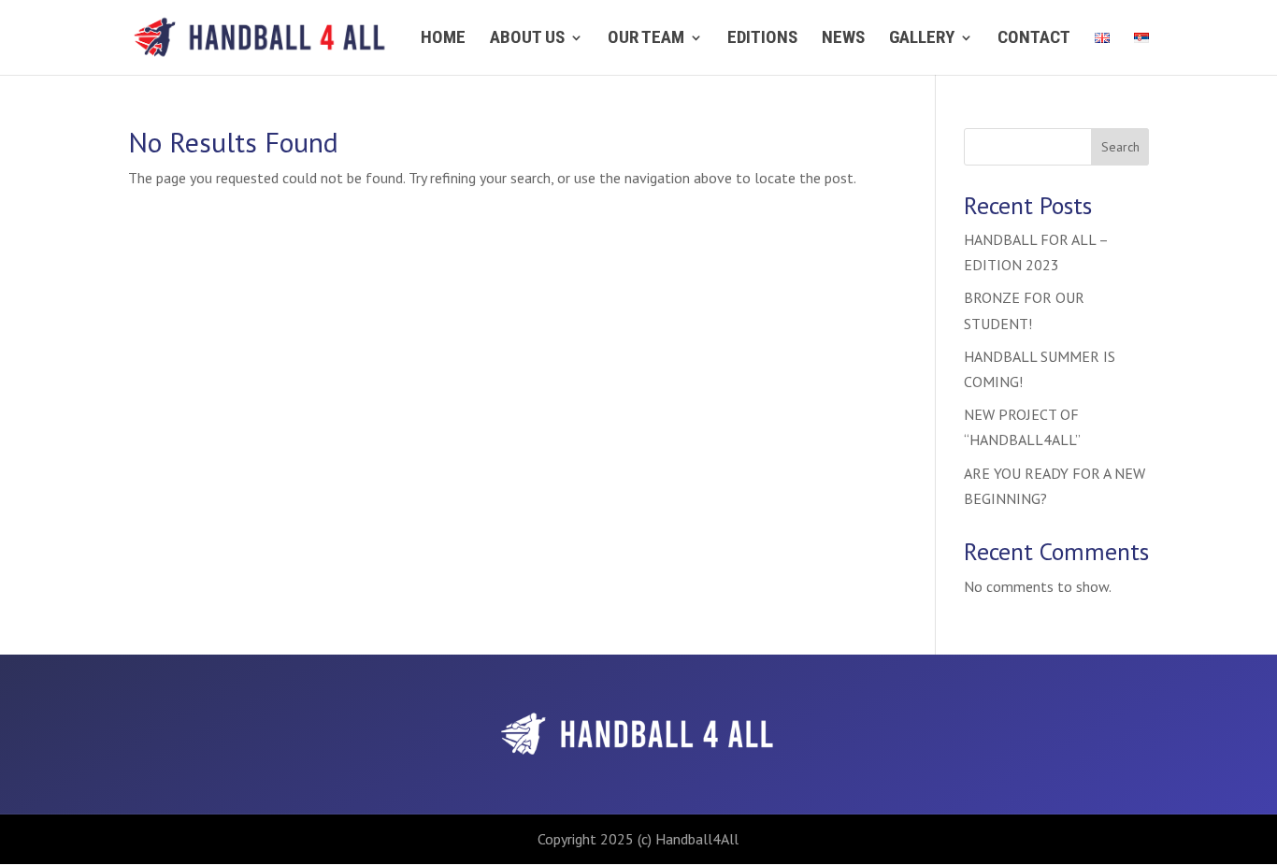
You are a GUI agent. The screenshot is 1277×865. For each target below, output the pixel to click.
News (843, 39)
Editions (762, 39)
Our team (646, 39)
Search (1120, 146)
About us (527, 39)
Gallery (921, 39)
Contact (1033, 39)
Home (443, 39)
